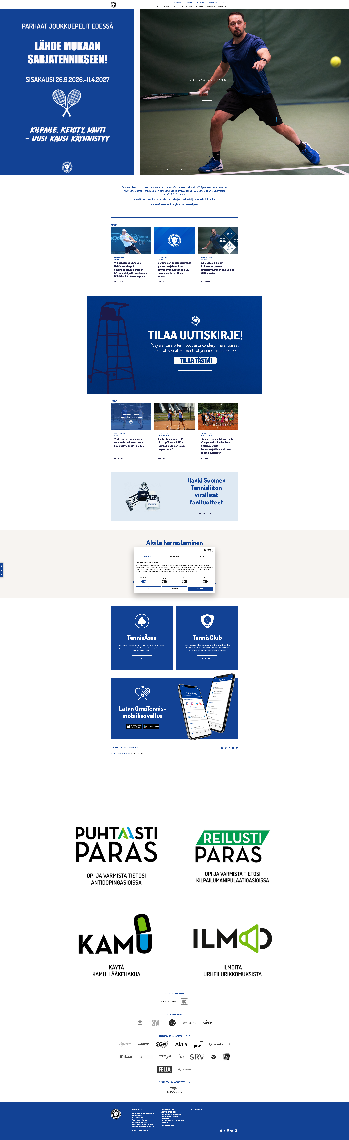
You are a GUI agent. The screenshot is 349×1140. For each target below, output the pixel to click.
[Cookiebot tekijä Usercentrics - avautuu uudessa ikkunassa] (205, 550)
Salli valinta (174, 589)
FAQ (223, 3)
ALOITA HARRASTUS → (168, 1110)
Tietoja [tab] (201, 556)
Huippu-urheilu (186, 6)
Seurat (175, 6)
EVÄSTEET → (165, 1123)
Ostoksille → (206, 513)
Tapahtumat (199, 6)
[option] (174, 92)
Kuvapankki (200, 3)
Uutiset (157, 6)
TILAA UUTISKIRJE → (197, 1110)
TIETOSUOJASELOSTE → (169, 1125)
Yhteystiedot (213, 3)
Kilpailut (166, 6)
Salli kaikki (200, 589)
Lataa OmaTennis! (1, 570)
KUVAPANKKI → (166, 1118)
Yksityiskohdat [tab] (174, 556)
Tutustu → (141, 659)
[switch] (164, 581)
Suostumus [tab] (147, 556)
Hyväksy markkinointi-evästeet (121, 753)
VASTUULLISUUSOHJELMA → (170, 1116)
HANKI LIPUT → (142, 104)
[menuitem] (157, 6)
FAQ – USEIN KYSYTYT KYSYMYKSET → (173, 1121)
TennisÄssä (177, 3)
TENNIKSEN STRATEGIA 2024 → (171, 1114)
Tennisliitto (210, 6)
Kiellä (148, 589)
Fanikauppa (222, 6)
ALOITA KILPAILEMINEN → (169, 1112)
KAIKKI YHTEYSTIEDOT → (140, 1130)
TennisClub (189, 3)
